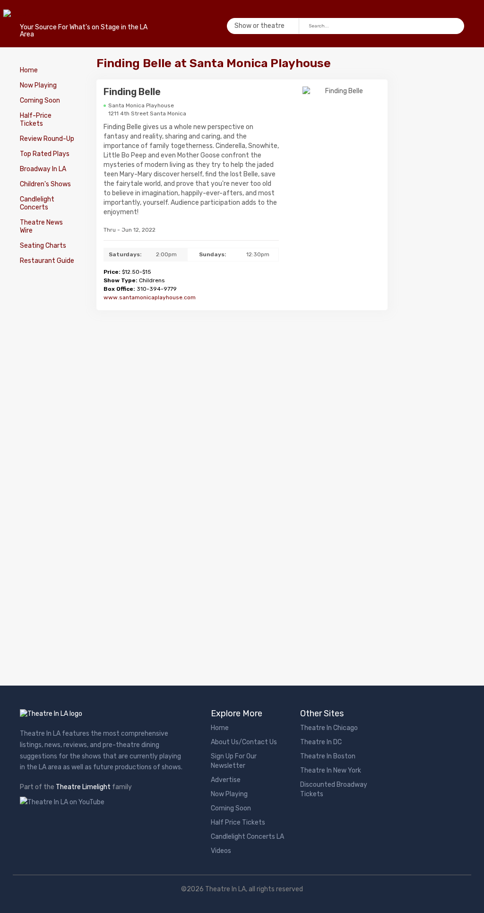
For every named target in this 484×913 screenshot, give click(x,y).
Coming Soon (40, 100)
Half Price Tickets (238, 822)
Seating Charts (43, 246)
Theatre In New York (330, 770)
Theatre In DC (321, 742)
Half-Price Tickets (36, 120)
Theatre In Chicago (329, 728)
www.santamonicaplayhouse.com (150, 297)
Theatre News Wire (41, 226)
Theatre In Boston (327, 756)
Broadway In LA (43, 169)
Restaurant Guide (47, 261)
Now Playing (38, 85)
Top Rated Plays (44, 154)
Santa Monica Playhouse (141, 105)
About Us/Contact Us (244, 742)
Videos (221, 851)
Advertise (226, 780)
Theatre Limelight (83, 787)
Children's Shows (45, 184)
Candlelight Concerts (37, 203)
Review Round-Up (47, 139)
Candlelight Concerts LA (247, 837)
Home (29, 70)
